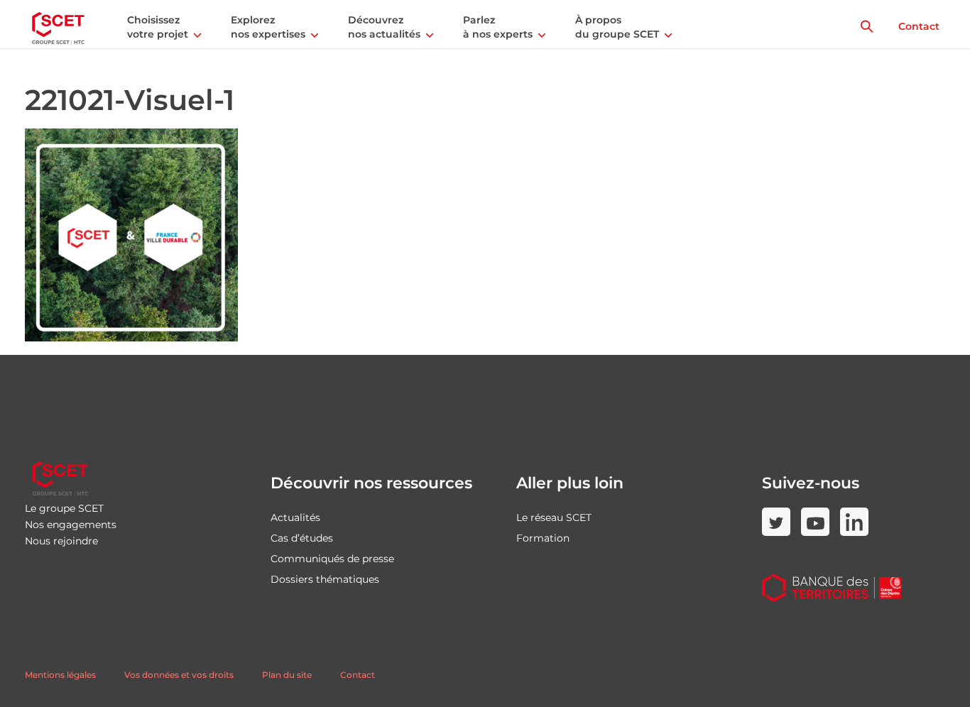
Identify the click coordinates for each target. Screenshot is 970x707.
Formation (543, 538)
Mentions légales (60, 674)
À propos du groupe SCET (617, 26)
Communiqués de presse (332, 558)
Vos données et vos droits (179, 674)
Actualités (295, 517)
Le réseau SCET (554, 517)
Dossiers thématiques (325, 579)
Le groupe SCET (64, 508)
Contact (918, 26)
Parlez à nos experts (498, 26)
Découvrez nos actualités (384, 26)
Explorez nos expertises (268, 26)
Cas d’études (302, 538)
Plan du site (287, 674)
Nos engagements (70, 524)
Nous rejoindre (61, 541)
